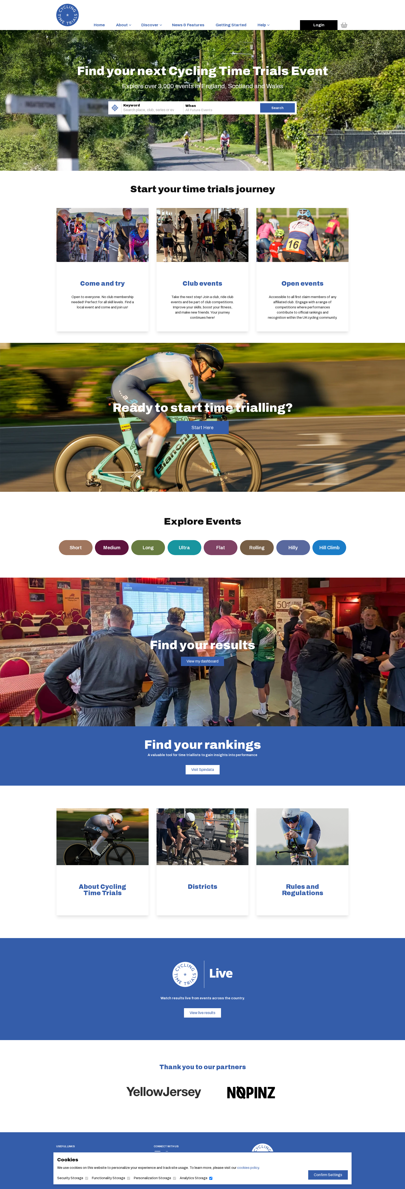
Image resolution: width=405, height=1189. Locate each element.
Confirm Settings (328, 1175)
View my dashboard (202, 661)
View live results (202, 1013)
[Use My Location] (114, 108)
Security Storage (70, 1178)
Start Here (202, 427)
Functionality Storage (108, 1178)
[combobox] (145, 110)
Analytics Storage (193, 1178)
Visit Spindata (202, 770)
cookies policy (248, 1168)
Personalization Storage (152, 1178)
